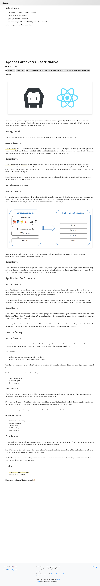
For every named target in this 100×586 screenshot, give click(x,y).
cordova (20, 70)
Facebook (24, 164)
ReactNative (32, 70)
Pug (17, 570)
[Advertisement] (50, 43)
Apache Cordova (10, 148)
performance (46, 70)
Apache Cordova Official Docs (19, 472)
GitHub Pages (11, 570)
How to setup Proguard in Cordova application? (22, 12)
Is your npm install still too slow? (17, 19)
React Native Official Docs (17, 474)
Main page (6, 3)
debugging (59, 70)
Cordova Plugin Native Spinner (17, 15)
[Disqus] (50, 536)
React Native (9, 164)
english (86, 70)
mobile (11, 70)
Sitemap (94, 567)
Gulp (4, 570)
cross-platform (73, 70)
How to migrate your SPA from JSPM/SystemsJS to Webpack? (27, 22)
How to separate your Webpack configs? (19, 25)
